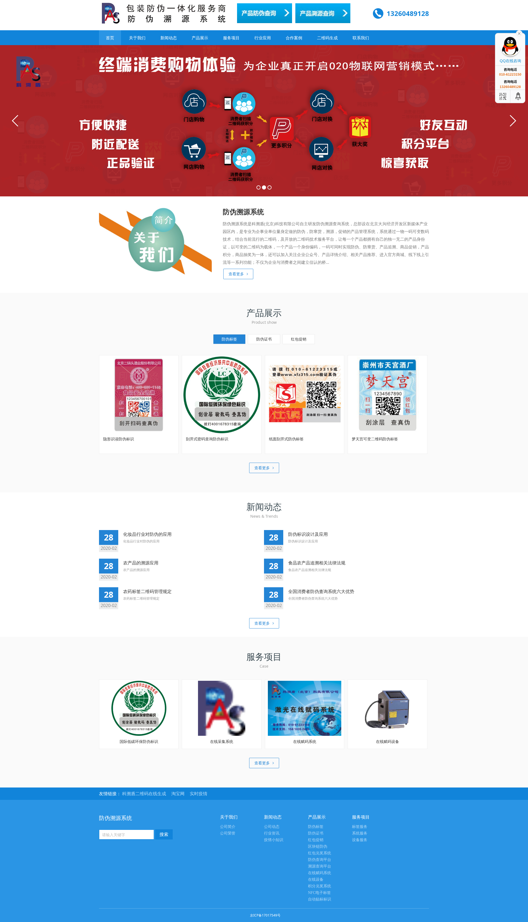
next (512, 121)
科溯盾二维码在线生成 (144, 794)
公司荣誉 (227, 833)
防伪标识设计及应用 (308, 534)
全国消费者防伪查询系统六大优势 (321, 591)
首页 (110, 37)
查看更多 (236, 273)
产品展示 (200, 37)
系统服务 (359, 833)
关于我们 (137, 37)
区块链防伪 (317, 846)
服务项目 (231, 37)
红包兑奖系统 (319, 853)
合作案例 (294, 37)
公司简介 (227, 827)
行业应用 (262, 37)
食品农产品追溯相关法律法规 (316, 563)
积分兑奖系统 (319, 886)
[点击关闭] (519, 33)
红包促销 (298, 339)
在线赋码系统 (319, 873)
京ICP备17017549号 (265, 915)
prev (15, 121)
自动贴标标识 (319, 899)
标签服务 (359, 827)
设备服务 (359, 840)
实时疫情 (198, 794)
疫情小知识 (273, 840)
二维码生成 (327, 37)
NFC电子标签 (319, 893)
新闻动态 (168, 37)
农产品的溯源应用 (140, 563)
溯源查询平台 (319, 866)
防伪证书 (264, 339)
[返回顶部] (518, 96)
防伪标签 (229, 339)
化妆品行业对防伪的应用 (147, 534)
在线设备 (315, 879)
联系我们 (361, 37)
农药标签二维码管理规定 (147, 591)
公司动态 (271, 827)
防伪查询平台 (319, 860)
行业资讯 (271, 833)
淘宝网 (178, 794)
